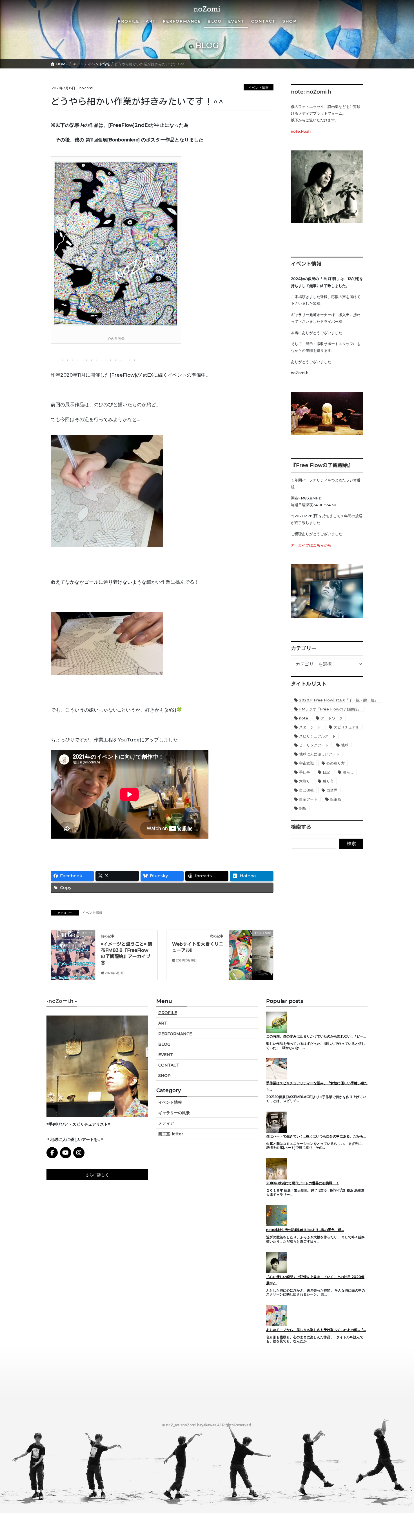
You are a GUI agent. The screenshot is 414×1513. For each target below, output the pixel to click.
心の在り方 (335, 763)
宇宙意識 (306, 763)
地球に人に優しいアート (319, 754)
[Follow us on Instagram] (78, 1152)
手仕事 (304, 772)
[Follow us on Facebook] (52, 1152)
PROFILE (167, 1012)
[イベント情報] (251, 942)
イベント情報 (258, 87)
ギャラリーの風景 (174, 1112)
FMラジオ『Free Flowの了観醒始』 (330, 709)
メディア (166, 1123)
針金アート (308, 799)
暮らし (348, 772)
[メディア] (73, 945)
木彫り (304, 781)
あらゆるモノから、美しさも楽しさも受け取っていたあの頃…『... (316, 1330)
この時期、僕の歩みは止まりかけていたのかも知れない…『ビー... (316, 1036)
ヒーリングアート (313, 745)
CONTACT (168, 1065)
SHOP (164, 1075)
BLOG (164, 1044)
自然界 (331, 790)
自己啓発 (306, 790)
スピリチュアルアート (317, 736)
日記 (326, 772)
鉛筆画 (335, 799)
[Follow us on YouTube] (65, 1152)
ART (162, 1023)
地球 (344, 745)
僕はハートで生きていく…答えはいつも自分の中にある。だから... (316, 1136)
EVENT (165, 1054)
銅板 (302, 808)
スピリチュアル (346, 727)
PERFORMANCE (175, 1033)
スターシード (310, 727)
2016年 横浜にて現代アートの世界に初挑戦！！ (302, 1183)
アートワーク (332, 718)
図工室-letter (170, 1133)
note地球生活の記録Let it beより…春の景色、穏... (305, 1230)
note (303, 718)
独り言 (328, 781)
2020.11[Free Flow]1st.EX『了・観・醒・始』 (338, 700)
